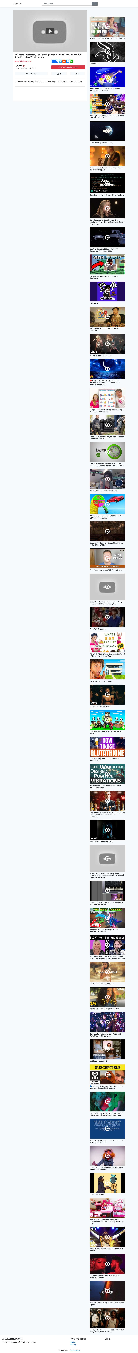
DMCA (73, 1342)
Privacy (73, 1344)
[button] (95, 4)
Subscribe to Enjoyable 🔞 (68, 67)
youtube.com (75, 1350)
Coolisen (17, 3)
